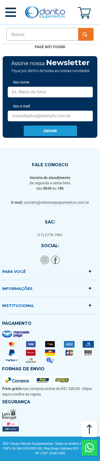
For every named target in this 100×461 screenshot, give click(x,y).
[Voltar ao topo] (89, 429)
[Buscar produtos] (86, 34)
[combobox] (50, 34)
